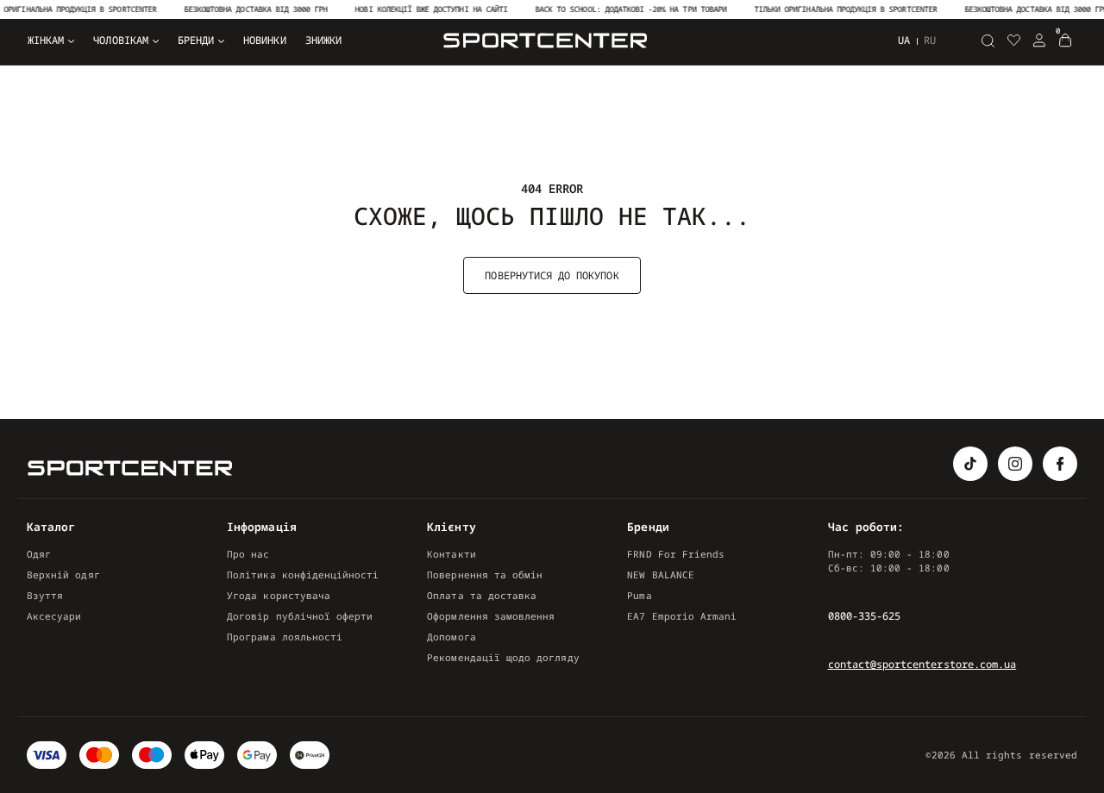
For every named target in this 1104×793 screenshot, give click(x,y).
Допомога (451, 636)
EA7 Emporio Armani (682, 615)
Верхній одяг (63, 574)
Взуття (45, 595)
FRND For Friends (675, 553)
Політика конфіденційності (303, 574)
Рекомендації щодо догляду (503, 657)
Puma (639, 595)
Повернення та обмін (485, 574)
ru (930, 40)
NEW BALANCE (660, 574)
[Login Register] (1039, 40)
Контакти (451, 553)
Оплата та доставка (481, 595)
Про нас (248, 553)
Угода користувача (278, 595)
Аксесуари (54, 615)
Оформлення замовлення (491, 615)
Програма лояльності (284, 636)
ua (904, 40)
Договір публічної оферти (300, 615)
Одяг (39, 553)
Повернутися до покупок (551, 275)
